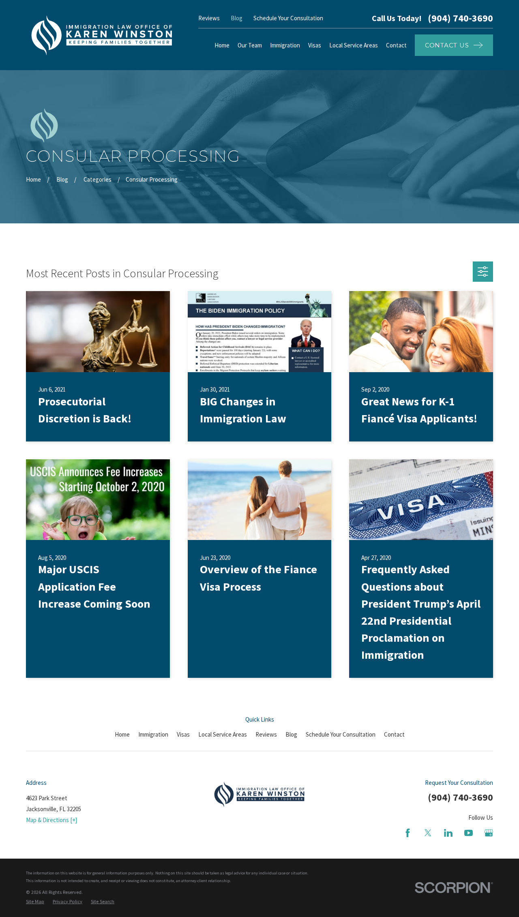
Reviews (209, 18)
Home (122, 734)
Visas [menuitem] (314, 45)
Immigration (153, 734)
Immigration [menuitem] (285, 45)
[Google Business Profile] (489, 833)
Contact (394, 734)
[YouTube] (468, 833)
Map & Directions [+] (51, 820)
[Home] (102, 35)
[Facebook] (407, 833)
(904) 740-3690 (460, 18)
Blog (236, 18)
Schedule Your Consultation (288, 18)
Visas (183, 734)
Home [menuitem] (221, 45)
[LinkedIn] (448, 833)
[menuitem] (35, 901)
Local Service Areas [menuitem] (353, 45)
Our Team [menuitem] (250, 45)
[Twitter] (428, 833)
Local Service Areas (222, 734)
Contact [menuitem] (396, 45)
